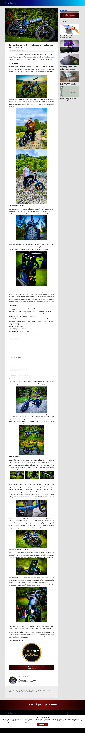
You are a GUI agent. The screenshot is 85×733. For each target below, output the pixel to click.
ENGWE (27, 637)
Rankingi (55, 3)
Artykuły (31, 3)
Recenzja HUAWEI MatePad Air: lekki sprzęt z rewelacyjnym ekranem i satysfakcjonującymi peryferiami (68, 68)
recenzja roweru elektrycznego (46, 690)
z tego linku (49, 636)
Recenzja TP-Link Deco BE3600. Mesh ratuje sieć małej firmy (68, 99)
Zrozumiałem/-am (42, 724)
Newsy (22, 3)
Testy (38, 3)
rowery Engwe (34, 691)
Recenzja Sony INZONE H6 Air (66, 52)
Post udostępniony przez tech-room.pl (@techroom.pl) (21, 375)
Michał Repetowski (23, 676)
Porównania (46, 3)
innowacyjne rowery (35, 690)
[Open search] (78, 3)
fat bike (28, 690)
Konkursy (63, 3)
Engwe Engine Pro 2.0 (13, 690)
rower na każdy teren (13, 691)
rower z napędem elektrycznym (24, 691)
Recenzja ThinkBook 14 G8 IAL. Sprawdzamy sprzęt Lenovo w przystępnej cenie (67, 37)
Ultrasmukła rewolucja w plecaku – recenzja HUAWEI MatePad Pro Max (68, 83)
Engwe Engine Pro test (22, 690)
